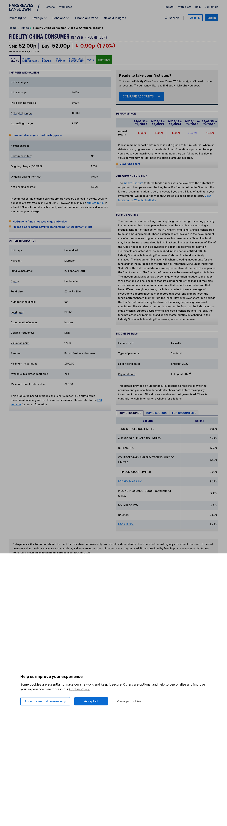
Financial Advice (86, 18)
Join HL (195, 18)
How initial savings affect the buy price (37, 135)
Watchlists (184, 6)
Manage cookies (128, 701)
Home (12, 27)
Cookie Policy (79, 689)
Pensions (58, 18)
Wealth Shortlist (133, 182)
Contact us (211, 6)
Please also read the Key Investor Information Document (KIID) (52, 226)
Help (198, 6)
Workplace (65, 6)
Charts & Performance (30, 60)
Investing (15, 18)
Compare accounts (138, 96)
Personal (50, 6)
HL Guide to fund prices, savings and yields (39, 221)
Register (169, 6)
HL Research (47, 60)
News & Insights (115, 18)
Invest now (104, 60)
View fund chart (130, 163)
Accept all (91, 701)
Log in (211, 18)
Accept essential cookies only (45, 701)
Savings (37, 18)
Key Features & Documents (76, 60)
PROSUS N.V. (126, 524)
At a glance (15, 60)
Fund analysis (60, 60)
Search (174, 18)
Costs (90, 60)
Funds (25, 27)
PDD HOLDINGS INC (130, 481)
